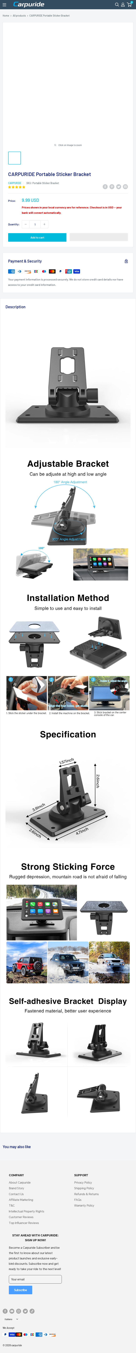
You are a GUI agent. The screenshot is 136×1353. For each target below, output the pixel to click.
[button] (129, 4)
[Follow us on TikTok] (32, 1311)
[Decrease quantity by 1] (25, 224)
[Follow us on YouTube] (11, 1311)
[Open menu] (4, 4)
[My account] (123, 5)
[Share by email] (125, 186)
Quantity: (14, 224)
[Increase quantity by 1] (44, 224)
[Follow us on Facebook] (5, 1311)
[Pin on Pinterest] (111, 186)
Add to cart (37, 237)
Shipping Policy (84, 1188)
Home (6, 15)
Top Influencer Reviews (24, 1223)
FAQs (77, 1200)
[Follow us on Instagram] (18, 1311)
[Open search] (117, 5)
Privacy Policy (83, 1182)
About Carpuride (20, 1182)
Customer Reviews (21, 1217)
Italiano (8, 1319)
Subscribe (20, 1290)
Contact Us (16, 1194)
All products (19, 15)
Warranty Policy (84, 1205)
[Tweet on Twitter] (118, 186)
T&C (12, 1205)
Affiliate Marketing (21, 1200)
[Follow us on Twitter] (25, 1311)
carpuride (14, 183)
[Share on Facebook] (105, 186)
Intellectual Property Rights (26, 1211)
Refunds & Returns (86, 1194)
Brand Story (16, 1188)
